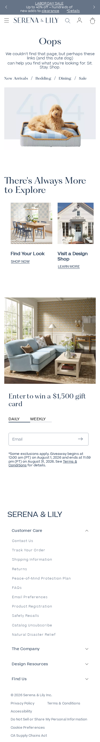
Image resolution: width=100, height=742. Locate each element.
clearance (50, 11)
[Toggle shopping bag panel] (92, 25)
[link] (31, 224)
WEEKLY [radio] (38, 419)
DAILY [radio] (14, 419)
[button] (6, 7)
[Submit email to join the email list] (80, 439)
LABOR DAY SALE (49, 3)
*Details (73, 11)
